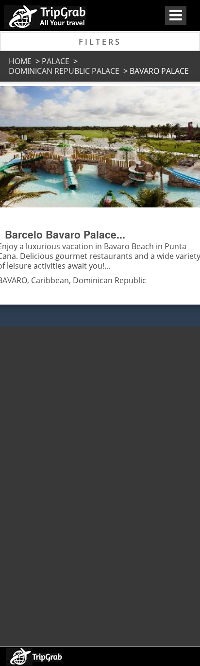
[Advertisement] (99, 482)
